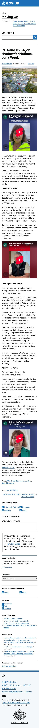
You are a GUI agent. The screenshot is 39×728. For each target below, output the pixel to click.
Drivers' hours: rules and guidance (16, 623)
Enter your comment (11, 521)
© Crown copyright (19, 722)
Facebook (26, 507)
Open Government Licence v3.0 (16, 702)
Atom (24, 592)
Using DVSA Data (11, 490)
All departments (9, 688)
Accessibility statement (12, 691)
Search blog (8, 33)
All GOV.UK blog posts (11, 685)
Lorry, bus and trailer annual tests (16, 621)
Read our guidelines (9, 666)
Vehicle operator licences (13, 619)
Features (31, 64)
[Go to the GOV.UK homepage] (10, 3)
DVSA (8, 481)
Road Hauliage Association (21, 481)
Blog (4, 13)
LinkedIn (7, 510)
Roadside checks (8, 483)
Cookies (28, 691)
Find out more (7, 567)
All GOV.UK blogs (9, 682)
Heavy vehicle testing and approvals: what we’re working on (18, 495)
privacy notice (14, 544)
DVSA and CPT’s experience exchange (18, 647)
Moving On (10, 17)
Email (24, 510)
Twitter (7, 606)
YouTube (7, 608)
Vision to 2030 (8, 467)
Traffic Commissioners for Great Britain (24, 24)
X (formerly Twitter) (11, 507)
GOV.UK (27, 685)
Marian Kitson (7, 64)
